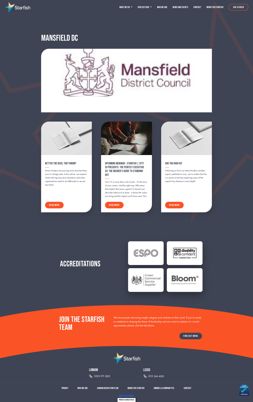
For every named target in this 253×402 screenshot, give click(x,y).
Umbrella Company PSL (164, 388)
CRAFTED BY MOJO (126, 396)
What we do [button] (124, 7)
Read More (54, 205)
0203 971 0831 (102, 376)
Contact (197, 7)
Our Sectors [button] (144, 7)
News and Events (180, 7)
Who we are (162, 7)
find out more (190, 336)
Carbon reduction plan (107, 388)
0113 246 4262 (156, 376)
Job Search (238, 7)
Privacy (65, 388)
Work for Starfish (214, 7)
